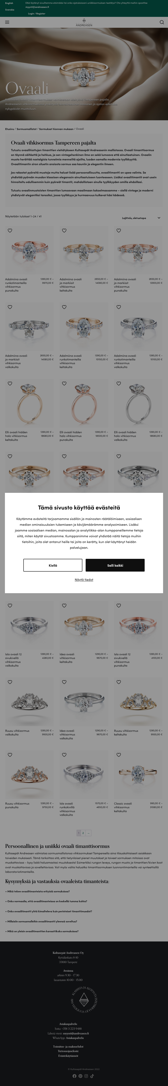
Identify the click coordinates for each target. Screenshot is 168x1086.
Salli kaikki (115, 565)
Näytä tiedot (84, 579)
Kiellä (53, 565)
